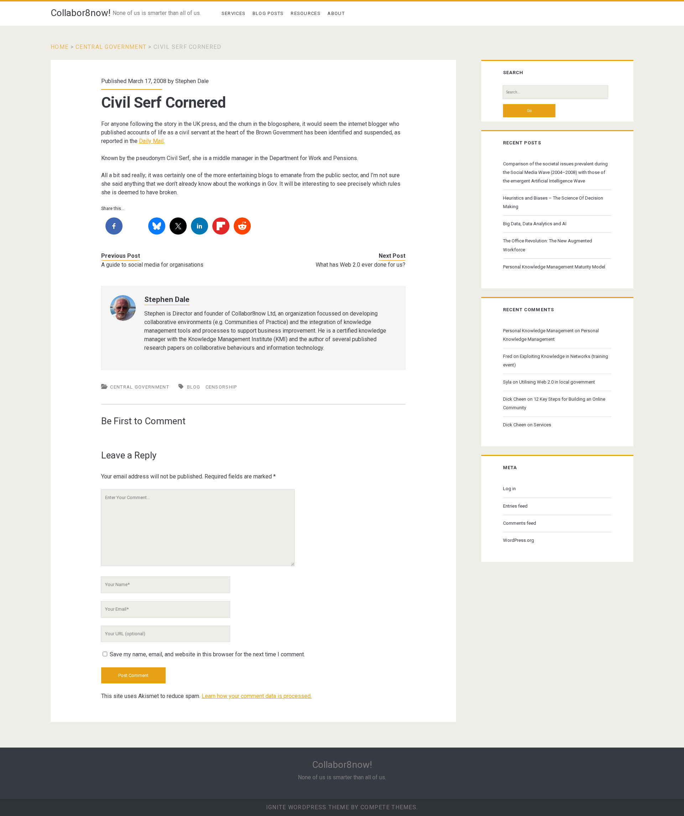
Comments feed (519, 523)
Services (233, 13)
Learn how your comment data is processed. (257, 696)
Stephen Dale (192, 81)
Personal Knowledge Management (538, 330)
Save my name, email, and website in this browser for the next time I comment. (207, 654)
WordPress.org (518, 540)
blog (194, 387)
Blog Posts (268, 13)
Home (59, 46)
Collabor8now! (80, 12)
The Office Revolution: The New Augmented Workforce (547, 245)
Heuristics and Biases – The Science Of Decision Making (553, 202)
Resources (306, 13)
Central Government (111, 46)
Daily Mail (151, 141)
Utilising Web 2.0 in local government (557, 382)
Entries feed (515, 506)
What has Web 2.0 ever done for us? (360, 264)
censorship (221, 387)
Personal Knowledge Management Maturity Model (554, 267)
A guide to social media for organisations (152, 264)
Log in (509, 488)
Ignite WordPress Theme (307, 807)
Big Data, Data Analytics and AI (534, 223)
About (336, 13)
